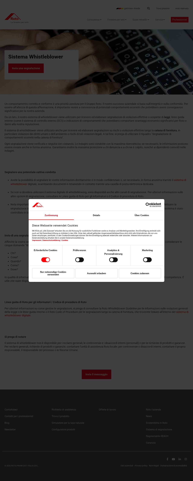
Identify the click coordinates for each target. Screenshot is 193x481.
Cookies (65, 240)
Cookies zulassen (140, 273)
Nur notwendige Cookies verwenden (53, 273)
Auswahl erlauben (96, 273)
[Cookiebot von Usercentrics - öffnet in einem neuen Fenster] (148, 205)
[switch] (79, 259)
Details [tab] (96, 215)
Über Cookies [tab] (142, 215)
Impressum (36, 240)
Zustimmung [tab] (51, 215)
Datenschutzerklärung (51, 240)
